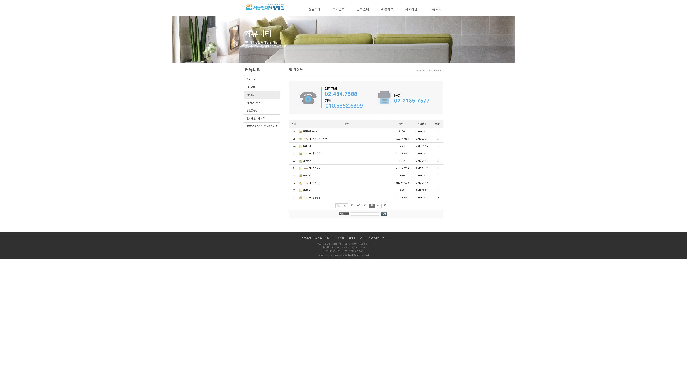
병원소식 (251, 79)
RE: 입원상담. (315, 183)
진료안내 (363, 9)
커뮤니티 (435, 9)
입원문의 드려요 (310, 131)
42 (358, 205)
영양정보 (251, 87)
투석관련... (308, 146)
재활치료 (387, 9)
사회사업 (411, 9)
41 (352, 205)
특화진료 (339, 9)
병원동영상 (252, 110)
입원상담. (307, 176)
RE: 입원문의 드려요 (318, 139)
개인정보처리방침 (255, 103)
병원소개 (314, 9)
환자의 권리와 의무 (256, 118)
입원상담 (251, 95)
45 (378, 205)
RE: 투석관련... (316, 153)
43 (365, 205)
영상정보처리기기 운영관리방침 (262, 126)
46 (385, 205)
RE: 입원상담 (314, 168)
